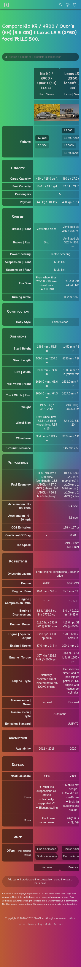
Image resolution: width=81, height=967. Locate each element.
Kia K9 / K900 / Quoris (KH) (46, 79)
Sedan (50, 94)
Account (58, 924)
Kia (42, 94)
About (72, 918)
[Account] (74, 5)
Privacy (31, 924)
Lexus (67, 94)
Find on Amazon (46, 849)
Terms (21, 924)
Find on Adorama (47, 856)
